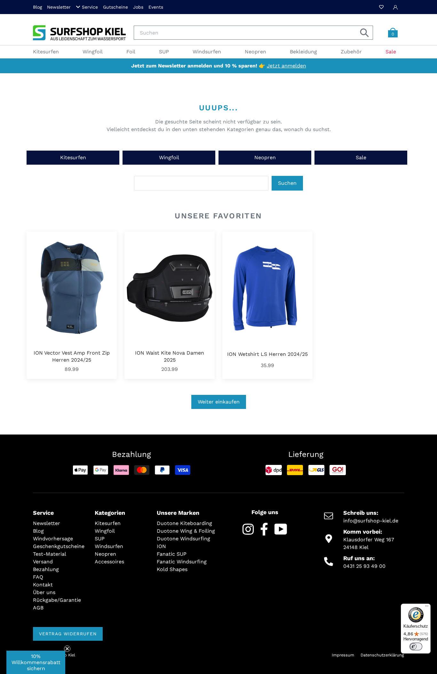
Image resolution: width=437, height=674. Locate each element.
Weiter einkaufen (219, 402)
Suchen (287, 183)
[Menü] (427, 607)
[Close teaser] (67, 649)
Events (155, 7)
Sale (361, 157)
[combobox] (253, 33)
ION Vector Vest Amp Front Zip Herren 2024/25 (72, 356)
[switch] (415, 646)
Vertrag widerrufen (68, 633)
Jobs (138, 7)
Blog (37, 7)
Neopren (265, 157)
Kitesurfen (73, 157)
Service (90, 7)
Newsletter (59, 7)
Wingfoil (169, 157)
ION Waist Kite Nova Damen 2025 (169, 356)
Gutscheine (115, 7)
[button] (35, 662)
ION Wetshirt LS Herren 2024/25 (267, 354)
